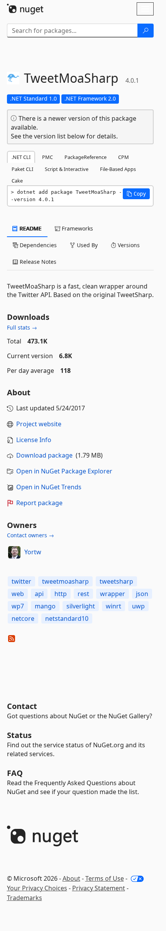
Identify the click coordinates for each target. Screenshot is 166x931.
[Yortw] (14, 552)
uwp (138, 606)
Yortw (32, 552)
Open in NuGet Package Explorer (64, 471)
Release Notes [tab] (37, 261)
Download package (44, 455)
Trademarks (24, 897)
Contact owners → (30, 535)
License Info (33, 440)
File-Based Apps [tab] (118, 169)
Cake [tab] (17, 180)
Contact (22, 706)
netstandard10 (66, 618)
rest (83, 593)
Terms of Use (104, 878)
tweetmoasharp (65, 581)
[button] (136, 193)
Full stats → (22, 327)
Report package (39, 503)
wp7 (18, 606)
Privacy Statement (98, 888)
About (71, 878)
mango (45, 606)
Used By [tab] (86, 245)
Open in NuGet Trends (48, 487)
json (142, 593)
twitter (21, 581)
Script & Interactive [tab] (66, 169)
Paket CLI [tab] (22, 169)
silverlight (80, 606)
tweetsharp (116, 581)
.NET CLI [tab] (21, 157)
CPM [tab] (123, 157)
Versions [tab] (128, 245)
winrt (113, 606)
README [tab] (30, 228)
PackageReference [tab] (85, 157)
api (39, 593)
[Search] (145, 31)
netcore (23, 618)
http (60, 593)
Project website (38, 424)
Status (19, 735)
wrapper (112, 593)
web (18, 593)
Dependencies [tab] (37, 245)
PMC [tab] (47, 157)
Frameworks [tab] (76, 228)
